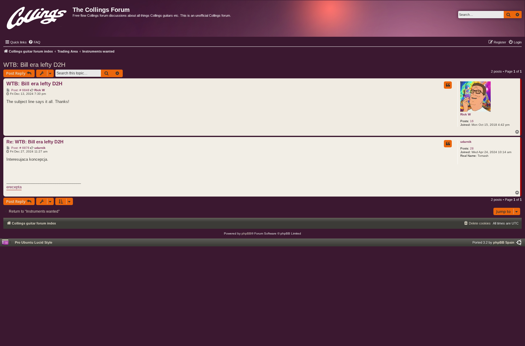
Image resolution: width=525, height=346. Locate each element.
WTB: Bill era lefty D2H (34, 64)
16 (472, 121)
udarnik (466, 141)
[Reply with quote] (448, 85)
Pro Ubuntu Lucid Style (33, 242)
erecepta (14, 187)
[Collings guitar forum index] (37, 16)
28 (472, 148)
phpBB (246, 233)
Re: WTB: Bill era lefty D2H (34, 141)
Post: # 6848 (19, 90)
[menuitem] (34, 42)
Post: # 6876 (19, 148)
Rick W (465, 114)
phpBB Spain (503, 242)
